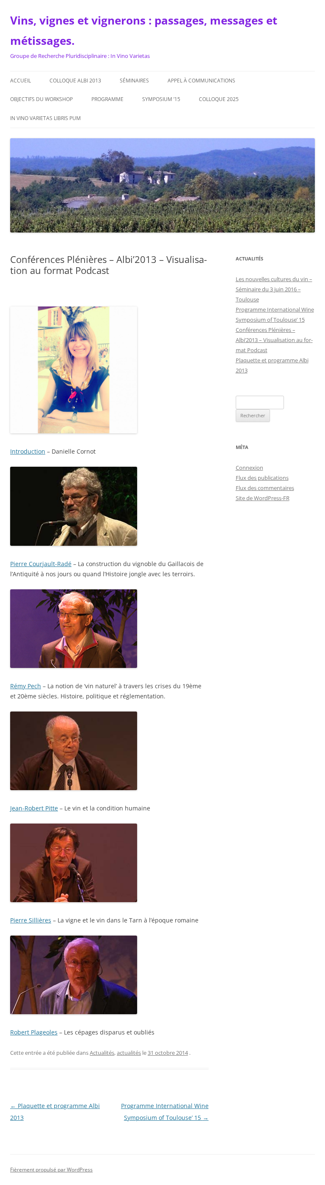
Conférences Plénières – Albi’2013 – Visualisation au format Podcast (274, 340)
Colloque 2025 (219, 99)
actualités (129, 1052)
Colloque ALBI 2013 (75, 80)
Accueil (20, 80)
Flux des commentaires (265, 488)
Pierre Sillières (30, 920)
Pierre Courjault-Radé (41, 564)
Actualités (102, 1052)
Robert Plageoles (34, 1032)
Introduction (27, 451)
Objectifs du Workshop (41, 99)
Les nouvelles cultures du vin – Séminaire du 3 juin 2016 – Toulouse (274, 289)
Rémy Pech (25, 686)
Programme (107, 99)
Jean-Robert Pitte (34, 808)
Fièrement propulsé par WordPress (51, 1169)
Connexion (249, 467)
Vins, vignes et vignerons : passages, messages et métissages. (143, 30)
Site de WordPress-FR (262, 498)
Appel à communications (201, 80)
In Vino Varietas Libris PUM (45, 118)
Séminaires (134, 80)
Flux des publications (262, 478)
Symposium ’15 (161, 99)
